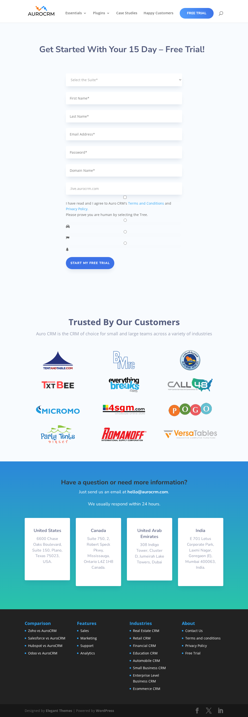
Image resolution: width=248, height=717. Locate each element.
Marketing (88, 638)
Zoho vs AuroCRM (42, 630)
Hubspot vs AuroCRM (45, 645)
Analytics (87, 653)
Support (86, 645)
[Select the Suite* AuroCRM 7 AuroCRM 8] (124, 80)
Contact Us (194, 630)
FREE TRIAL (196, 13)
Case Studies (126, 13)
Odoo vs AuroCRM (42, 653)
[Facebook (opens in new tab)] (197, 711)
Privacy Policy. (77, 209)
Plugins (99, 13)
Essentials (73, 13)
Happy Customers (158, 13)
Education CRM (145, 653)
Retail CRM (142, 638)
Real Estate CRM (146, 630)
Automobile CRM (146, 660)
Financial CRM (144, 645)
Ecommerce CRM (146, 688)
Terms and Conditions (146, 203)
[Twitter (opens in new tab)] (209, 711)
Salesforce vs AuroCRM (46, 638)
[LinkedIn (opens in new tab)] (220, 711)
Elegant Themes (59, 710)
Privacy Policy (196, 645)
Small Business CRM (149, 668)
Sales (84, 630)
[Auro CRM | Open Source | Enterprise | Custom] (41, 11)
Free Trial (193, 653)
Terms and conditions (203, 638)
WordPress (105, 710)
